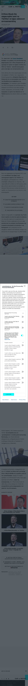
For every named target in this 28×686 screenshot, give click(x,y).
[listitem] (14, 313)
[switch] (22, 317)
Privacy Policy (22, 399)
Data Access (14, 399)
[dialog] (14, 343)
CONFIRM (8, 394)
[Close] (25, 286)
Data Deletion (5, 399)
